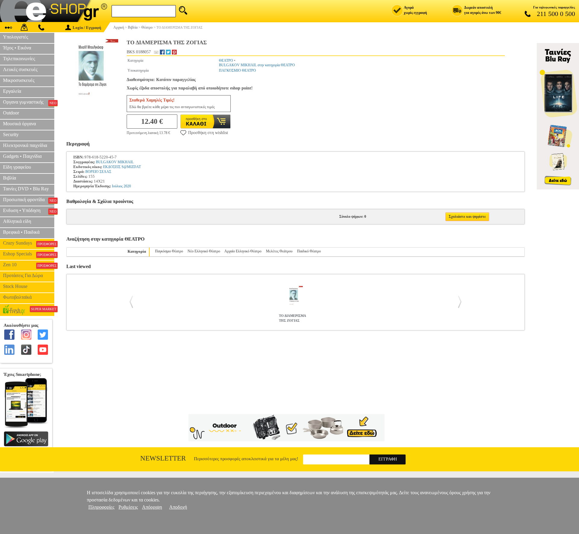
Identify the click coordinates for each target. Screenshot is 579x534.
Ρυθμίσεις (128, 507)
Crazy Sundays (28, 243)
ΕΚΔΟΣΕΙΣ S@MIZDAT (122, 167)
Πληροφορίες (101, 507)
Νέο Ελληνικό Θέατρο (204, 251)
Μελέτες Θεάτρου (279, 251)
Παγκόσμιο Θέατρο (169, 251)
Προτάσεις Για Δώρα (23, 275)
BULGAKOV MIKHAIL (115, 162)
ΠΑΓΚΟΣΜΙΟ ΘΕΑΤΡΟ (237, 70)
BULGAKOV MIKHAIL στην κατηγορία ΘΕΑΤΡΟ (257, 65)
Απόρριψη (152, 507)
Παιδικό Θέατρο (309, 251)
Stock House (15, 286)
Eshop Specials (28, 254)
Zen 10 (28, 264)
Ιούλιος (117, 186)
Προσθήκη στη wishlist (208, 132)
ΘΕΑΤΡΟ (226, 60)
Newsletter (163, 458)
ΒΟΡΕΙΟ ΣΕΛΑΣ (98, 172)
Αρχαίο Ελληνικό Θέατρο (242, 251)
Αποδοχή (178, 507)
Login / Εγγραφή (87, 27)
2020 (127, 186)
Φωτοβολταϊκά (17, 297)
